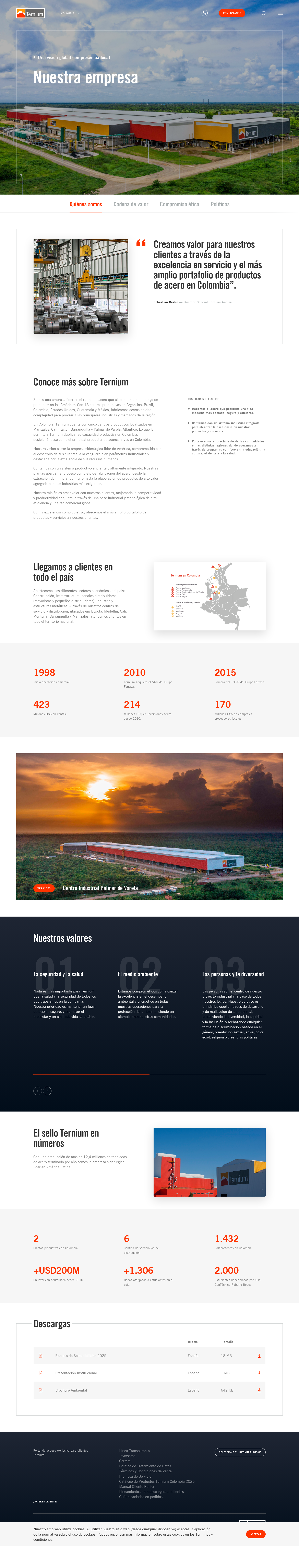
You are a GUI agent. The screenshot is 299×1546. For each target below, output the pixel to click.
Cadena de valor (130, 204)
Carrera (125, 1460)
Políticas (220, 204)
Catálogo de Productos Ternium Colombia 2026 (157, 1481)
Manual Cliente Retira (136, 1486)
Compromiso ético (179, 204)
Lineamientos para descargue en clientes (151, 1491)
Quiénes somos (86, 204)
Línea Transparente (134, 1450)
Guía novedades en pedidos (141, 1496)
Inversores (127, 1455)
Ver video (44, 888)
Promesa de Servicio (135, 1476)
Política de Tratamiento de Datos (145, 1466)
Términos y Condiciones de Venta (145, 1471)
